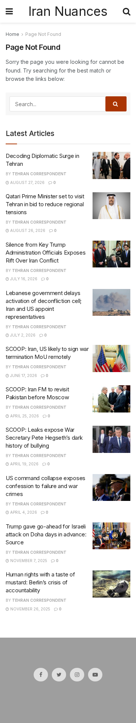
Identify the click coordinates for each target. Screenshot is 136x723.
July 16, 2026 (23, 279)
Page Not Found (43, 34)
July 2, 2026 (22, 335)
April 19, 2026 (24, 464)
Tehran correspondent (39, 173)
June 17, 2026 (23, 375)
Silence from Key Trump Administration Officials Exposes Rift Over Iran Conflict (45, 252)
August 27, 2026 (27, 182)
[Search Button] (116, 103)
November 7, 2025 (28, 560)
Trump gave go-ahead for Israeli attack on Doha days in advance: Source (46, 534)
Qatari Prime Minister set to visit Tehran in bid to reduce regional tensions (45, 204)
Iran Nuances (67, 11)
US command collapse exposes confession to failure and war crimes (45, 485)
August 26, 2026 (27, 230)
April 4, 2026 (23, 512)
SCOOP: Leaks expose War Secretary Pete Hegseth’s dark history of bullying (44, 437)
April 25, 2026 (24, 416)
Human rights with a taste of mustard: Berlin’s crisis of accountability (40, 582)
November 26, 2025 (29, 609)
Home (12, 34)
